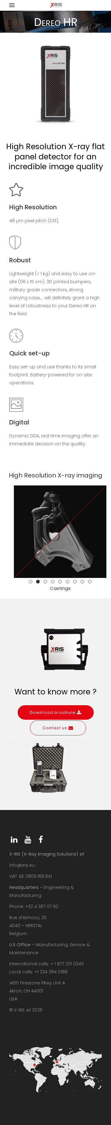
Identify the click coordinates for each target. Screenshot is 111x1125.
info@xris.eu (22, 865)
